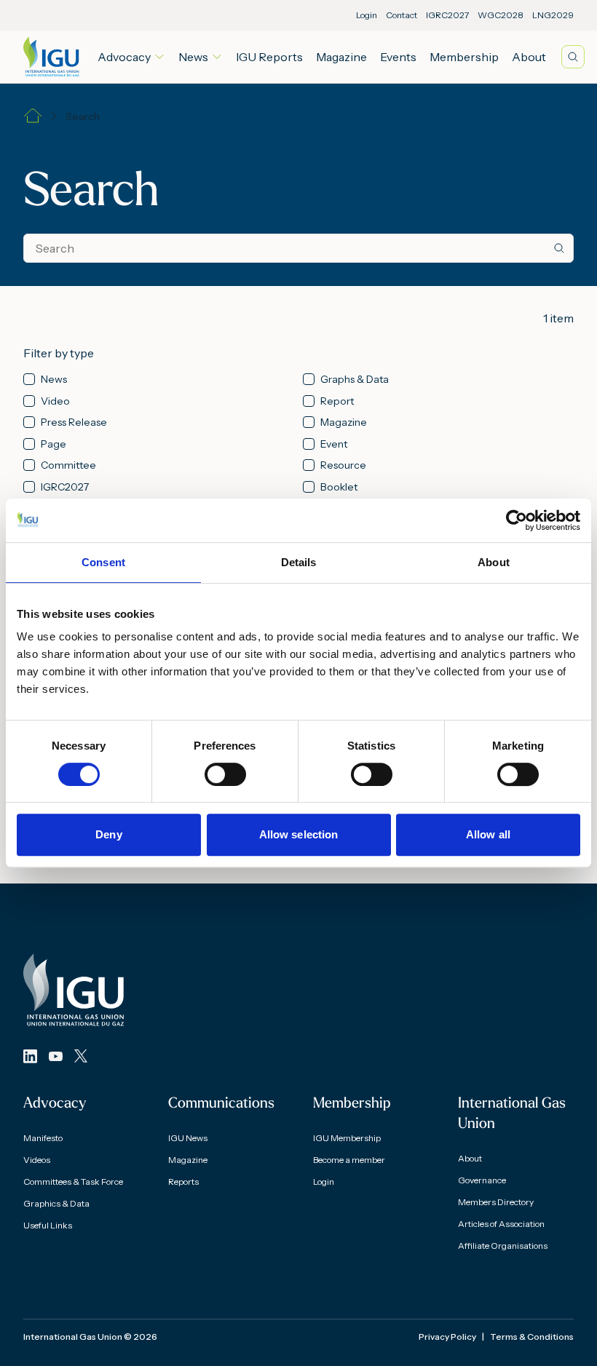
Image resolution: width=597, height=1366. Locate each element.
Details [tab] (299, 562)
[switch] (225, 774)
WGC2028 (500, 14)
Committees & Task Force (73, 1181)
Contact (401, 14)
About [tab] (494, 562)
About (529, 56)
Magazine (341, 56)
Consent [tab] (103, 562)
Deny (108, 834)
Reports (183, 1181)
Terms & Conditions (532, 1336)
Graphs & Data (354, 379)
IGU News (187, 1137)
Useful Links (47, 1225)
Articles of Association (501, 1223)
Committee (68, 465)
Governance (482, 1180)
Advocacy (124, 56)
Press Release (74, 422)
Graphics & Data (56, 1203)
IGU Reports (269, 56)
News (193, 56)
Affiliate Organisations (502, 1245)
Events (398, 56)
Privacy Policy (447, 1336)
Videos (36, 1159)
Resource (343, 465)
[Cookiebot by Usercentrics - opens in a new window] (516, 520)
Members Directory (496, 1201)
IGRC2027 (447, 14)
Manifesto (43, 1137)
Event (333, 444)
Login (366, 14)
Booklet (338, 487)
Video (55, 401)
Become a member (349, 1159)
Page (53, 444)
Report (337, 401)
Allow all (488, 834)
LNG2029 (553, 14)
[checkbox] (29, 379)
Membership (464, 56)
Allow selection (299, 834)
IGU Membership (347, 1137)
